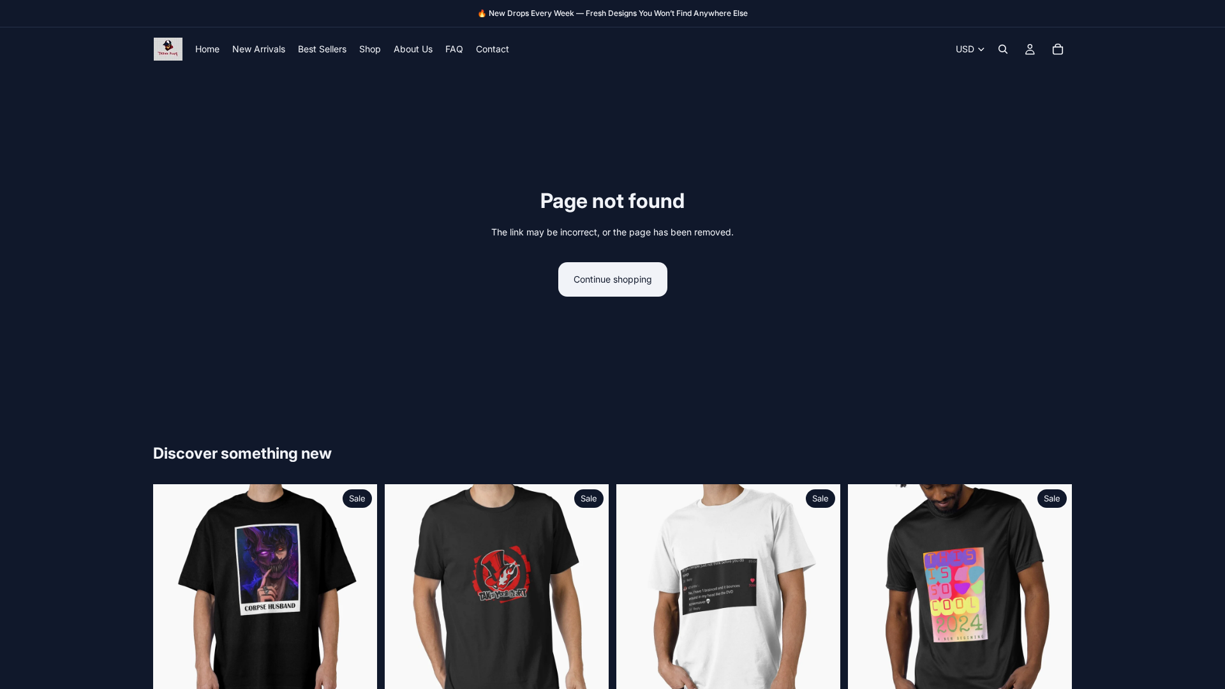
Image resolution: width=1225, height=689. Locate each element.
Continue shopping (613, 279)
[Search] (1003, 49)
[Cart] (1058, 49)
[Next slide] (358, 596)
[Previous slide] (172, 596)
